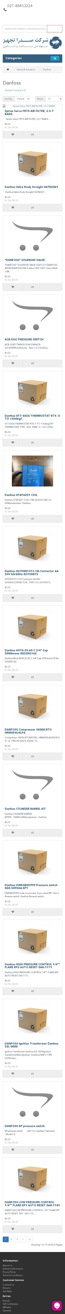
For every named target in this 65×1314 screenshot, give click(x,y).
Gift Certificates (10, 1304)
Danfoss (47, 69)
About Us (7, 1265)
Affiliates (7, 1307)
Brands (6, 1300)
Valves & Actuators (26, 69)
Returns (6, 1288)
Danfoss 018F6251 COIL (21, 495)
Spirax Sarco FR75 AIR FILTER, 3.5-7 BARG (29, 112)
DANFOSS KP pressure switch (25, 1126)
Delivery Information (13, 1268)
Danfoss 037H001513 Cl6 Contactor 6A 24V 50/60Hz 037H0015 (31, 573)
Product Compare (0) (15, 90)
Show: (40, 99)
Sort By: (9, 99)
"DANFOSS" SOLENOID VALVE (25, 260)
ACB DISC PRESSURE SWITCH (24, 339)
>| (29, 1239)
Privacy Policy (9, 1272)
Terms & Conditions (13, 1275)
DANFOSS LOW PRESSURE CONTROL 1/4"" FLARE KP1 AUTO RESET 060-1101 (32, 1204)
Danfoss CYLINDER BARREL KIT (25, 808)
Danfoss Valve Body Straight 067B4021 (31, 187)
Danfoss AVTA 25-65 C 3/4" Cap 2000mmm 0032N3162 (26, 652)
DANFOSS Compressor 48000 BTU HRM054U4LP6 (28, 731)
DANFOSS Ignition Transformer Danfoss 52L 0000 (31, 1045)
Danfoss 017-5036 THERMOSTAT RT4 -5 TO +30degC (32, 417)
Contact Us (8, 1284)
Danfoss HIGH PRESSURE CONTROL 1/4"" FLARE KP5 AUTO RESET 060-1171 (32, 966)
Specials (7, 1310)
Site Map (7, 1291)
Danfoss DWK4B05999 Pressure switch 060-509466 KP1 (31, 887)
